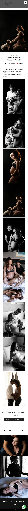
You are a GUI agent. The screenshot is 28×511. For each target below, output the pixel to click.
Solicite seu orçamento (14, 419)
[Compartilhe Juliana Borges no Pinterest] (17, 415)
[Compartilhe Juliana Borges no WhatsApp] (12, 415)
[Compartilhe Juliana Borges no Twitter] (15, 415)
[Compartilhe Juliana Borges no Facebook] (10, 415)
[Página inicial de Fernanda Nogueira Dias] (7, 4)
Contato (22, 502)
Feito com (14, 509)
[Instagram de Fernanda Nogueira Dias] (15, 504)
